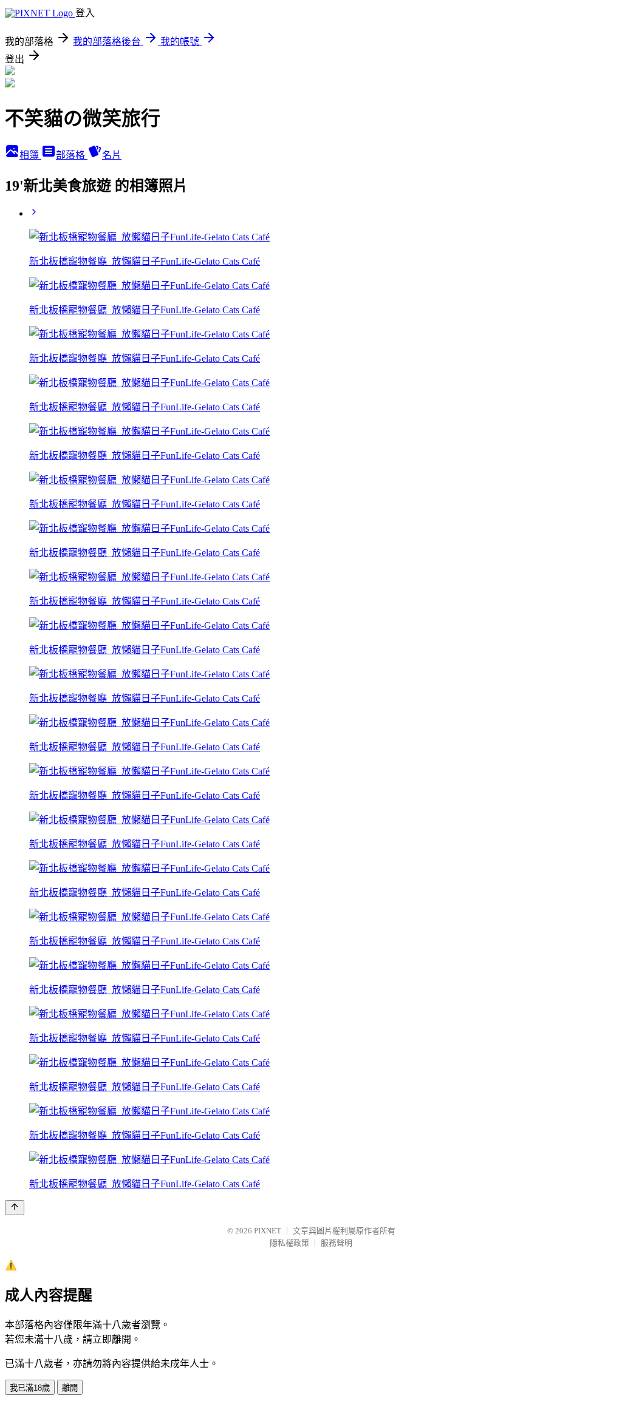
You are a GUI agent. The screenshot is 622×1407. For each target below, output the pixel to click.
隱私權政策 (289, 1242)
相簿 (30, 155)
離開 (70, 1387)
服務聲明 (336, 1242)
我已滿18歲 (30, 1387)
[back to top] (14, 1207)
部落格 (71, 155)
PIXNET (267, 1230)
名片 (111, 155)
